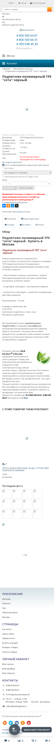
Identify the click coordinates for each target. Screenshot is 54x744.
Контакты (7, 629)
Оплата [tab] (40, 224)
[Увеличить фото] (3, 464)
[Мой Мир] (12, 205)
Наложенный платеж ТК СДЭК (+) (21, 176)
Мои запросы (8, 673)
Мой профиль (8, 668)
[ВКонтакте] (4, 205)
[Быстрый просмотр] (6, 464)
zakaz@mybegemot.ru (16, 706)
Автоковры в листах (21, 211)
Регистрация (39, 3)
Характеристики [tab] (31, 218)
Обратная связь (10, 612)
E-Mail (25, 398)
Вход (24, 3)
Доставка (9, 168)
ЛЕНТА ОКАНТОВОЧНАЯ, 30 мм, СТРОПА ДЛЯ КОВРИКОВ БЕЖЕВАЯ (25, 469)
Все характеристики (12, 162)
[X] (16, 205)
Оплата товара (9, 652)
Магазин (6, 599)
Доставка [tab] (26, 224)
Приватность (8, 638)
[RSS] (4, 723)
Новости (6, 603)
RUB (11, 3)
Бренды (6, 617)
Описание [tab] (11, 218)
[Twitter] (10, 723)
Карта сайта (8, 633)
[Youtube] (28, 723)
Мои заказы (8, 664)
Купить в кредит (10, 643)
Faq (4, 608)
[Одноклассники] (8, 205)
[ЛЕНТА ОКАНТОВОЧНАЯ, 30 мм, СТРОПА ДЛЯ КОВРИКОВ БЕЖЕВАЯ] (27, 438)
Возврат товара (10, 647)
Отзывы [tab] (10, 224)
